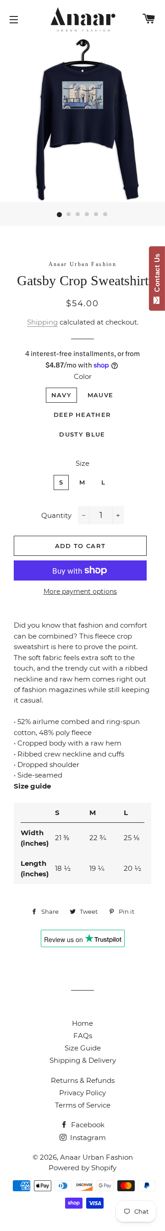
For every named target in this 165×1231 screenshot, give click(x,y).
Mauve (101, 395)
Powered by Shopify (82, 1167)
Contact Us (157, 274)
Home (82, 1023)
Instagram (87, 1137)
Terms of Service (82, 1105)
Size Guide (83, 1048)
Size (82, 463)
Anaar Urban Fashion (96, 1157)
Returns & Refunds (83, 1080)
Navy (61, 395)
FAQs (82, 1035)
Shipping (42, 322)
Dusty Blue (82, 434)
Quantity (56, 515)
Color (83, 376)
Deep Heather (82, 414)
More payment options (80, 591)
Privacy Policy (82, 1092)
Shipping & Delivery (83, 1060)
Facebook (86, 1124)
